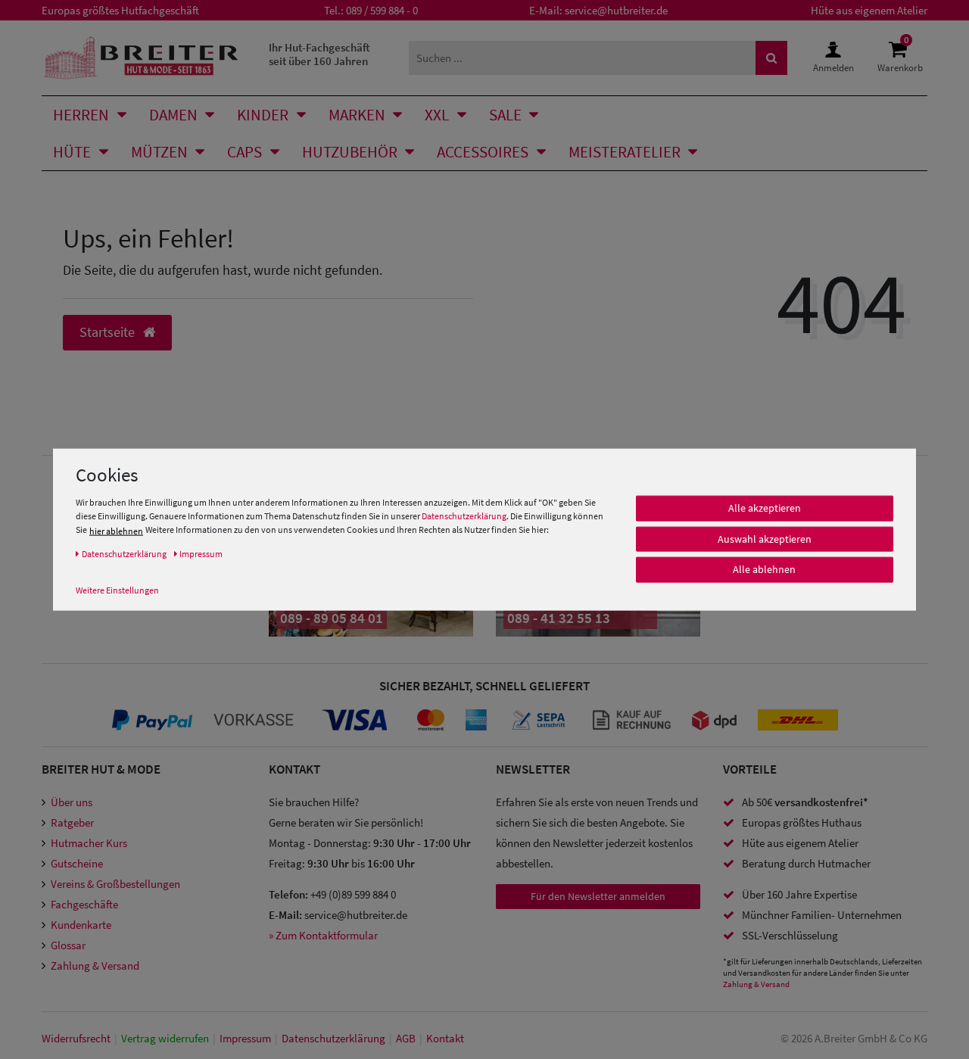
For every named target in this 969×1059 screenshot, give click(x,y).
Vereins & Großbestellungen (115, 884)
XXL (437, 114)
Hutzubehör (349, 152)
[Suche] (771, 58)
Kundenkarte (81, 924)
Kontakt (445, 1038)
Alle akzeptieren (764, 508)
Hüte (72, 152)
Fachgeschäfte (84, 904)
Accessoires (482, 152)
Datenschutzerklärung (464, 516)
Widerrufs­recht (76, 1038)
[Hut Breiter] (141, 58)
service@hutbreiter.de (616, 10)
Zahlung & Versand (95, 965)
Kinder (262, 114)
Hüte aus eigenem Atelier (869, 10)
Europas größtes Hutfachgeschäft (120, 10)
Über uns (71, 802)
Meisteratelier (625, 152)
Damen (173, 114)
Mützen (159, 152)
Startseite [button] (108, 332)
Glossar (68, 945)
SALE (505, 114)
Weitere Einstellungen (117, 590)
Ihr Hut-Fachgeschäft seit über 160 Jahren (319, 54)
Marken (357, 114)
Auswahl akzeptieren (765, 539)
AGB (406, 1038)
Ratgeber (72, 822)
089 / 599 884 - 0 (382, 10)
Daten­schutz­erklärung (333, 1038)
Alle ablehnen (764, 570)
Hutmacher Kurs (89, 843)
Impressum (245, 1038)
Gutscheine (77, 863)
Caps (244, 152)
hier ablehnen (116, 531)
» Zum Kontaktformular (323, 935)
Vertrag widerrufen (165, 1038)
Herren (81, 114)
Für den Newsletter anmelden (598, 896)
